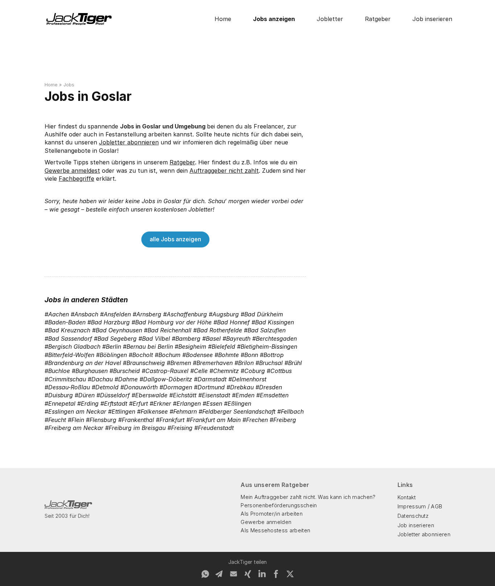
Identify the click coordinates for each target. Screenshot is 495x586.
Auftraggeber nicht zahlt (224, 170)
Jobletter (330, 18)
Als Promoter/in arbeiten (272, 514)
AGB (436, 506)
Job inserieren (432, 18)
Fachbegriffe (76, 178)
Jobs (68, 84)
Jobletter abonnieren (129, 142)
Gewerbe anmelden (266, 522)
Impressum (412, 506)
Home (223, 18)
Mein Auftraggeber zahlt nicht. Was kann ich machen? (308, 497)
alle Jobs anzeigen (175, 239)
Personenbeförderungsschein (279, 505)
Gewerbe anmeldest (72, 170)
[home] (79, 19)
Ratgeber (378, 18)
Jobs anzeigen (274, 18)
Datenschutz (413, 516)
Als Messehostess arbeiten (275, 530)
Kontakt (407, 497)
